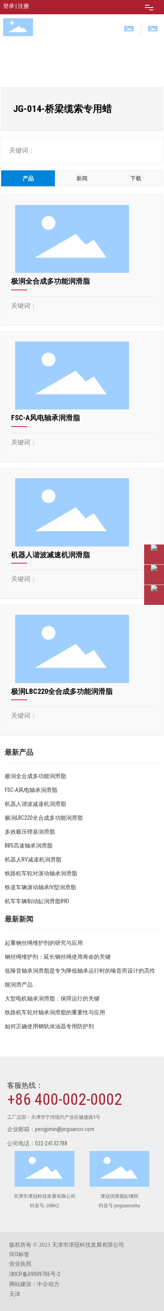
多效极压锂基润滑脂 (30, 831)
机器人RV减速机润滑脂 (33, 859)
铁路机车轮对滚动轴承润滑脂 (41, 873)
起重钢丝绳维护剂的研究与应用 (44, 943)
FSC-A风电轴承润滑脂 (45, 417)
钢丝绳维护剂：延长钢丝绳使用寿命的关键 (58, 957)
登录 (9, 6)
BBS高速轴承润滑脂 (29, 845)
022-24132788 (51, 1143)
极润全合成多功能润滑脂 (50, 281)
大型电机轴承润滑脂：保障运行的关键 (52, 998)
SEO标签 (19, 1254)
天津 (14, 1294)
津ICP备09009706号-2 (34, 1274)
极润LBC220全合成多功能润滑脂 (62, 691)
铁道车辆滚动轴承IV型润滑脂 (40, 887)
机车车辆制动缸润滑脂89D (37, 901)
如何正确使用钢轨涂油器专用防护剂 (49, 1026)
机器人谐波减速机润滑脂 (50, 554)
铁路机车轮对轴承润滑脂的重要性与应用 (55, 1012)
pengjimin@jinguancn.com (64, 1129)
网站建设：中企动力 (34, 1284)
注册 (23, 6)
